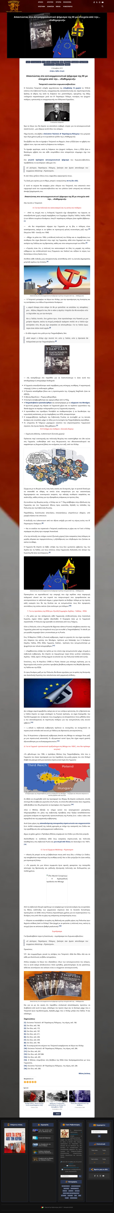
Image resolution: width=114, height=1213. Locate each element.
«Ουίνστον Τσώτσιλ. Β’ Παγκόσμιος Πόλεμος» (61, 134)
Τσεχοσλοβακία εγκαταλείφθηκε (38, 403)
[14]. (25, 1060)
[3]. (25, 1028)
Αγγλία (28, 62)
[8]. (25, 1043)
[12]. (25, 1054)
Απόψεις (50, 2)
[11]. (25, 1051)
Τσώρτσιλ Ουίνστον (49, 64)
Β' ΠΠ (43, 62)
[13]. (25, 1057)
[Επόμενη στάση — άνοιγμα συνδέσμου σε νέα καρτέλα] (14, 1140)
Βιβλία (58, 6)
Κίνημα (70, 1195)
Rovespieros (66, 1186)
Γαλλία (48, 62)
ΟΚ (99, 1136)
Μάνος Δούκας (84, 1073)
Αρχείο (40, 2)
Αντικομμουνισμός (36, 62)
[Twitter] (97, 2)
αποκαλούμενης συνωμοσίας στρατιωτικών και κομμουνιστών (65, 823)
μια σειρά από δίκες (62, 842)
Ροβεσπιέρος (67, 6)
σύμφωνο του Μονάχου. (80, 403)
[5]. (25, 1034)
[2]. (25, 1025)
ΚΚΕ (75, 1195)
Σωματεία (50, 6)
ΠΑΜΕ (67, 1198)
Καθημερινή (67, 62)
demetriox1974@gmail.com (71, 1167)
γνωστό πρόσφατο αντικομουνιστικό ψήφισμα (48, 160)
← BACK (57, 1114)
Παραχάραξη (75, 62)
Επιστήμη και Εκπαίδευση (71, 1193)
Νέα (79, 1195)
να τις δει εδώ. (72, 181)
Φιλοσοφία (67, 2)
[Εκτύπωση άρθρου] (35, 1082)
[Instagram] (99, 2)
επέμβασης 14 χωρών (72, 88)
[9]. (25, 1045)
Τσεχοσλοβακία (84, 62)
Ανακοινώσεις (75, 1186)
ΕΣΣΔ (61, 62)
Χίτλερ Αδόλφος (60, 64)
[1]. (25, 1022)
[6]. (25, 1037)
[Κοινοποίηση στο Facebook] (25, 1082)
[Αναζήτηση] (102, 6)
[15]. (25, 1066)
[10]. (25, 1048)
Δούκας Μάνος (55, 62)
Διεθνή (71, 1191)
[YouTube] (102, 2)
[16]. (25, 1068)
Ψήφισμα (67, 64)
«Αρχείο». (71, 1164)
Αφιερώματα (74, 1188)
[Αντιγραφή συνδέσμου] (33, 1082)
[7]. (25, 1040)
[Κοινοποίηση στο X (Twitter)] (27, 1082)
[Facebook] (94, 2)
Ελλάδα (77, 1191)
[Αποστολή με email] (30, 1082)
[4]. (25, 1031)
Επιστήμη (41, 6)
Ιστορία (58, 2)
